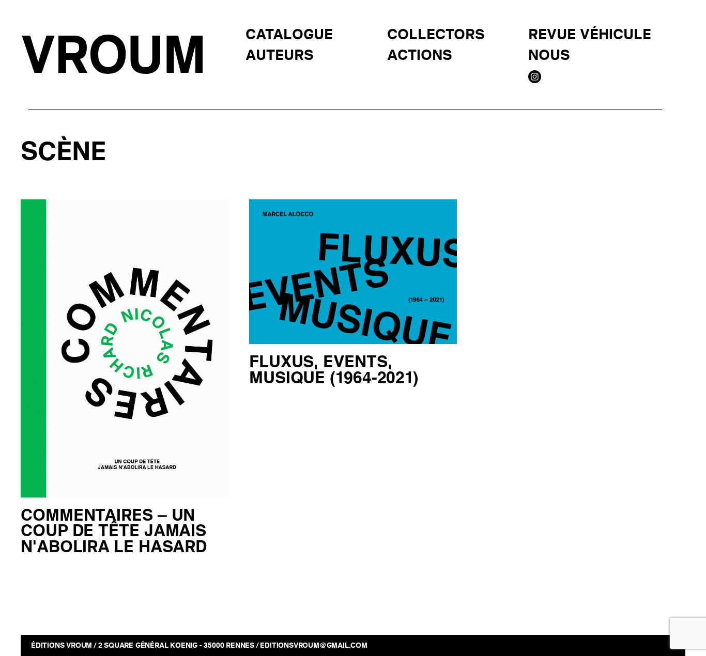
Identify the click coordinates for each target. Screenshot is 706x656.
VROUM (113, 56)
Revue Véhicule (589, 35)
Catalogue (289, 35)
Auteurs (279, 56)
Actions (419, 56)
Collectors (436, 35)
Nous (549, 56)
